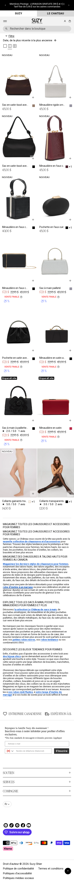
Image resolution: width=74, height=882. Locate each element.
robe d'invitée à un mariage (18, 587)
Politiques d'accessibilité (17, 873)
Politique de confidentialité (18, 868)
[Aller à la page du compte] (65, 21)
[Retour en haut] (68, 871)
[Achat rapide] (33, 97)
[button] (5, 5)
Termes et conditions (50, 868)
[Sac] (69, 21)
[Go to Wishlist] (60, 21)
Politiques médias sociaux (18, 878)
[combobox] (37, 29)
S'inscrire (61, 751)
